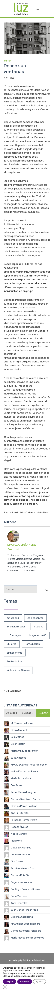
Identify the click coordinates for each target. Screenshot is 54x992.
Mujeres (11, 644)
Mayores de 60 (37, 635)
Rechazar (24, 981)
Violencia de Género (18, 670)
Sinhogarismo (14, 652)
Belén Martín (18, 743)
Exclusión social (16, 626)
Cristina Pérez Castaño (24, 806)
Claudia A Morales (21, 847)
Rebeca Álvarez (19, 827)
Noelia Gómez (19, 833)
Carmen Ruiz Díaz (21, 875)
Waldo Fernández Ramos (25, 771)
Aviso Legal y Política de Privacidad (27, 960)
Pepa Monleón (19, 896)
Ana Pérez (16, 785)
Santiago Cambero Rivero (25, 889)
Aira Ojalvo (17, 861)
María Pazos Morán (21, 778)
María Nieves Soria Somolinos (27, 937)
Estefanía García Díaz (23, 868)
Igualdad (38, 626)
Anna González (19, 903)
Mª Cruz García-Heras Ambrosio (29, 764)
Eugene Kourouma (21, 882)
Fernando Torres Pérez (24, 820)
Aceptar (9, 981)
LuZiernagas (14, 635)
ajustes (39, 976)
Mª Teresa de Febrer (22, 723)
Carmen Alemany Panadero (26, 930)
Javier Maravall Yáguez (23, 792)
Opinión (7, 61)
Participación (32, 644)
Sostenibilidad (15, 661)
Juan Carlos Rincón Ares (24, 909)
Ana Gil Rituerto (19, 813)
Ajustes (39, 981)
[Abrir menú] (37, 8)
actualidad (13, 618)
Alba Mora (16, 840)
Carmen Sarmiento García (25, 799)
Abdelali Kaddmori (21, 854)
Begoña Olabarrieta (22, 916)
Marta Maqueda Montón (24, 750)
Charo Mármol (19, 730)
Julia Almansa (18, 757)
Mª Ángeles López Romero (25, 923)
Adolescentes (35, 618)
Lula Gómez (17, 736)
